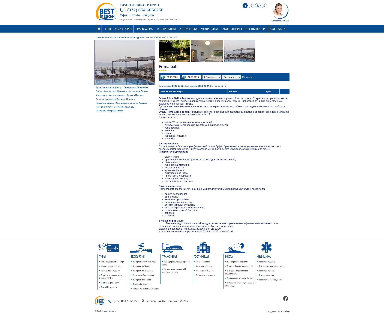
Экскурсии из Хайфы (124, 107)
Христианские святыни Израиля (131, 103)
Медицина (209, 29)
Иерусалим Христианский (143, 275)
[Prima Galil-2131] (239, 51)
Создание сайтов (275, 311)
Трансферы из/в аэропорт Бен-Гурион (176, 263)
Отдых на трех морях (110, 282)
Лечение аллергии (266, 275)
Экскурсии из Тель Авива (136, 87)
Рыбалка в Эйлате (105, 103)
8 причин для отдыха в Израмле (240, 278)
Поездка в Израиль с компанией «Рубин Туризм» (120, 37)
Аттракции (188, 29)
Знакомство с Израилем (115, 91)
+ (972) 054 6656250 (144, 10)
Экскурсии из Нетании (142, 279)
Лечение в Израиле (267, 261)
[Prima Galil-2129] (207, 51)
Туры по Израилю (135, 95)
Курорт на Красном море (111, 266)
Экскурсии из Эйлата (141, 266)
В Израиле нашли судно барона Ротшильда (239, 284)
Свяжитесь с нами (280, 20)
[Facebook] (285, 298)
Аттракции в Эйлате (138, 91)
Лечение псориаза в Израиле (110, 99)
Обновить (247, 77)
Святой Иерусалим (109, 287)
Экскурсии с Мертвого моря (109, 110)
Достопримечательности (244, 29)
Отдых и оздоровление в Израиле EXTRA (110, 277)
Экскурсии (123, 29)
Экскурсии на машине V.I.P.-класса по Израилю (174, 271)
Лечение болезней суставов (270, 279)
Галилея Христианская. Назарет (146, 288)
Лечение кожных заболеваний (272, 266)
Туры (107, 29)
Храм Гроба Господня (141, 284)
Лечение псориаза (266, 270)
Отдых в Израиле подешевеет (240, 266)
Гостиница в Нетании (204, 270)
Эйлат (99, 91)
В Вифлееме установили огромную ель (236, 272)
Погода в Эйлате (104, 107)
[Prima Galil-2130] (174, 51)
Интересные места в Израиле (110, 95)
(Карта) (184, 300)
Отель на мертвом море (206, 275)
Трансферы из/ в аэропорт (109, 87)
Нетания (130, 99)
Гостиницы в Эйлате (204, 266)
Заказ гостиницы (203, 261)
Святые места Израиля (110, 270)
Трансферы (144, 29)
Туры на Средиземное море (112, 261)
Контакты (278, 29)
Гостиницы (166, 29)
